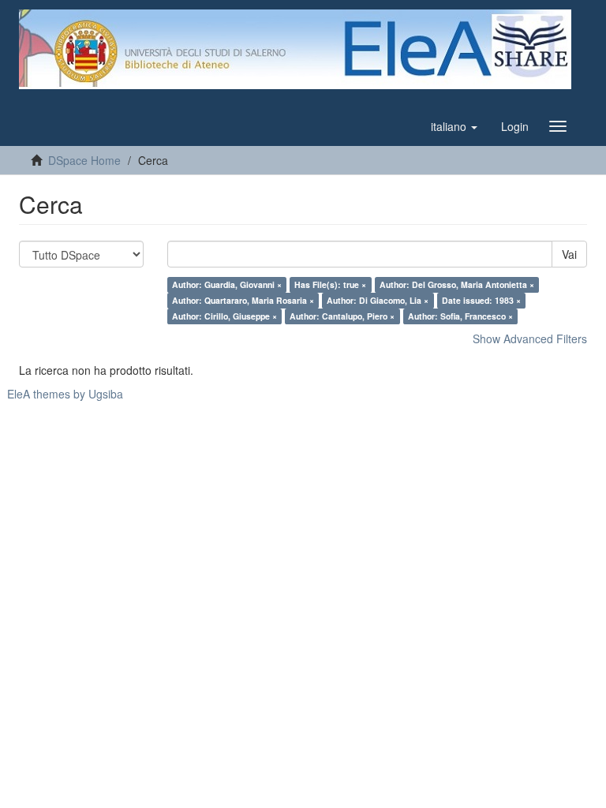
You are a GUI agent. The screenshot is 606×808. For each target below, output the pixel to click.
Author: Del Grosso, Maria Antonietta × (457, 284)
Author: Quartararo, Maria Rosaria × (243, 300)
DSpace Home (84, 160)
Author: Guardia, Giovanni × (227, 284)
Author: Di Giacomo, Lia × (377, 300)
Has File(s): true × (330, 284)
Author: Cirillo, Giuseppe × (224, 316)
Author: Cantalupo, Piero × (342, 316)
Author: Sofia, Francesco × (460, 316)
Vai (569, 254)
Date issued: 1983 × (481, 300)
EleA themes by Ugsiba (65, 394)
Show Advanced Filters (530, 338)
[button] (454, 126)
